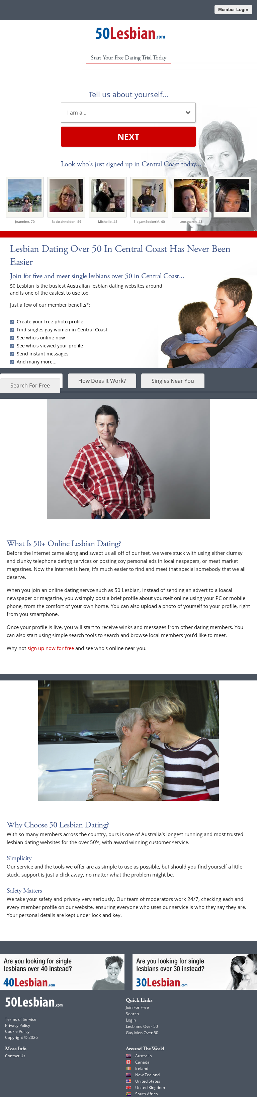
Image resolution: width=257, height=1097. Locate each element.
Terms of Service (20, 1019)
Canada (142, 1062)
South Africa (146, 1094)
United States (147, 1081)
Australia (143, 1056)
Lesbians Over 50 (142, 1026)
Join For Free (137, 1007)
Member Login (233, 9)
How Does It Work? (102, 380)
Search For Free (30, 385)
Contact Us (15, 1056)
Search (132, 1013)
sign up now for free (50, 648)
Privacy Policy (17, 1025)
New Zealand (147, 1075)
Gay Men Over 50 (142, 1033)
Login (131, 1020)
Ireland (141, 1068)
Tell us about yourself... (128, 94)
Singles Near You (173, 380)
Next (128, 136)
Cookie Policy (17, 1031)
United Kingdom (150, 1087)
